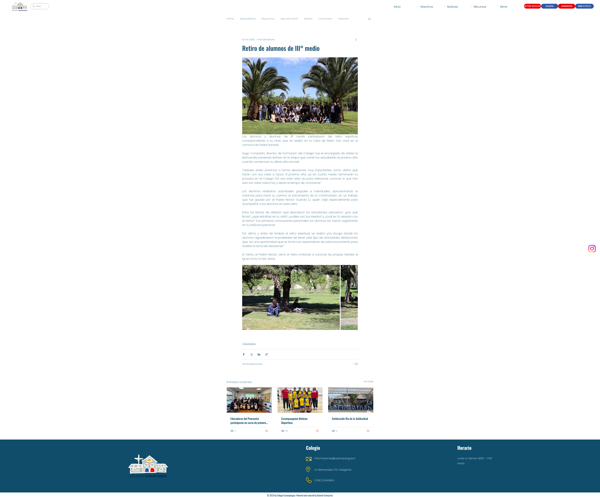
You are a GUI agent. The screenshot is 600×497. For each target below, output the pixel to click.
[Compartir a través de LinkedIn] (259, 354)
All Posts (230, 18)
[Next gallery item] (354, 297)
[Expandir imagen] (291, 297)
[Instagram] (592, 248)
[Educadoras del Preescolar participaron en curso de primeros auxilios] (249, 400)
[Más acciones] (356, 39)
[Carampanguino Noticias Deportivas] (300, 400)
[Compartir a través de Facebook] (243, 354)
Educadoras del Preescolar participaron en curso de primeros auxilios (248, 421)
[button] (431, 6)
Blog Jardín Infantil (289, 18)
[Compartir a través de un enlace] (266, 354)
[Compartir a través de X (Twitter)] (251, 354)
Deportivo (308, 18)
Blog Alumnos (268, 18)
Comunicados (325, 18)
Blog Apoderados (248, 18)
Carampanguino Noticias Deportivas (294, 421)
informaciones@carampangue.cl (334, 458)
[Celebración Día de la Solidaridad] (350, 400)
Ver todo (368, 381)
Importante (343, 18)
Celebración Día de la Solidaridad (350, 419)
